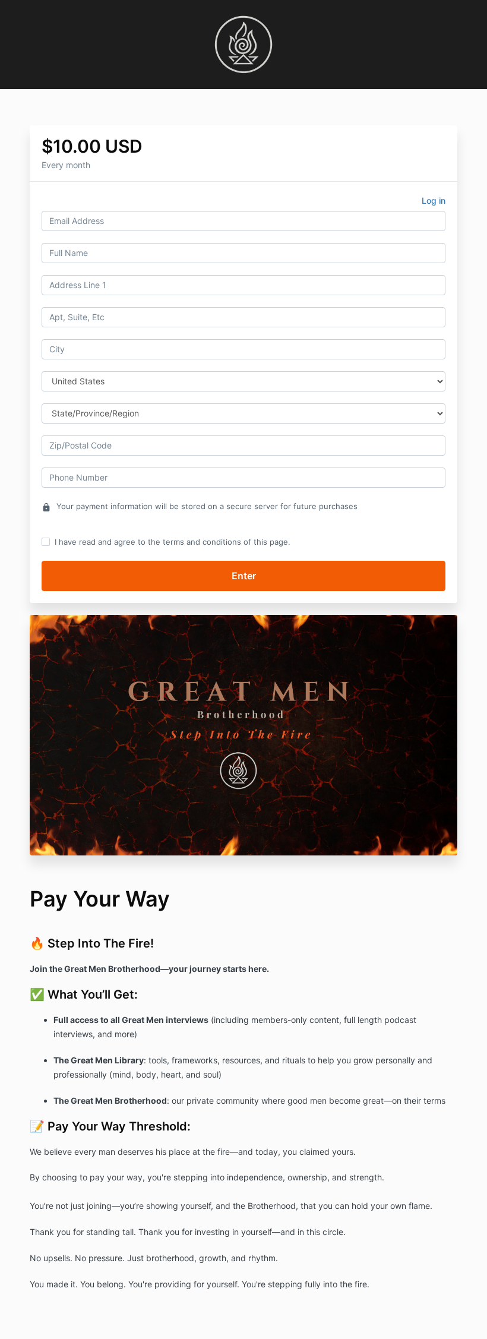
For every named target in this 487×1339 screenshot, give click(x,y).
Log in (433, 200)
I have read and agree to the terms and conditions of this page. (172, 542)
